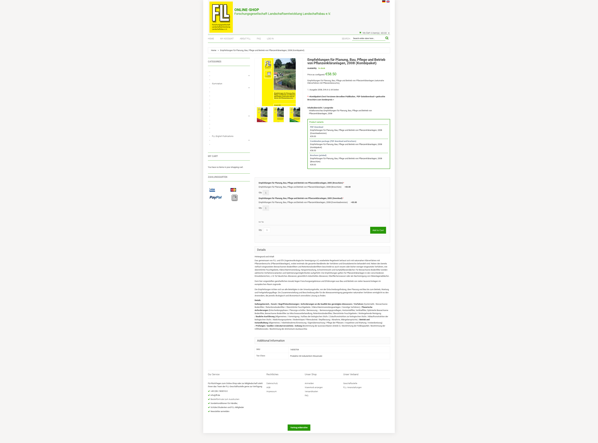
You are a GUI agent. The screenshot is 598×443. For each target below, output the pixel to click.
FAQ (259, 38)
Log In (270, 38)
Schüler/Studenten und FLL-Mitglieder (227, 407)
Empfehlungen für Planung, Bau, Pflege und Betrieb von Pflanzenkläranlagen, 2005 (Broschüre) (301, 183)
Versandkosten (311, 391)
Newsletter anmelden (220, 411)
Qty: (261, 192)
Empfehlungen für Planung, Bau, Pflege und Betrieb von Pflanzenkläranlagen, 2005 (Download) (301, 198)
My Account (227, 38)
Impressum (271, 391)
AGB (268, 387)
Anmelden (309, 383)
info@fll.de (215, 395)
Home (211, 38)
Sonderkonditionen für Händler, (224, 403)
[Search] (387, 38)
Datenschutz (272, 383)
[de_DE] (383, 2)
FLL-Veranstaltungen (352, 387)
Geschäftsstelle (350, 383)
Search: (346, 38)
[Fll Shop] (221, 15)
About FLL (245, 38)
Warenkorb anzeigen (314, 387)
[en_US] (388, 2)
